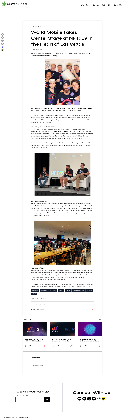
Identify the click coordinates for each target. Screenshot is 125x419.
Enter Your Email (21, 396)
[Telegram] (2, 37)
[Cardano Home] (2, 47)
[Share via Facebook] (32, 304)
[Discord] (79, 399)
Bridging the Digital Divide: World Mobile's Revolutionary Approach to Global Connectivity (89, 340)
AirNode (61, 290)
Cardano (68, 290)
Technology (35, 290)
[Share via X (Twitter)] (36, 304)
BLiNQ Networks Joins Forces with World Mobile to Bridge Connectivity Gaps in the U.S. (62, 340)
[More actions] (93, 27)
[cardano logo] (99, 399)
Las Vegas (89, 290)
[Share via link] (44, 304)
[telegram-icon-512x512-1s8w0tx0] (84, 399)
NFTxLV (34, 294)
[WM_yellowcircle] (104, 399)
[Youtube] (94, 399)
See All (100, 319)
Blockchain (44, 290)
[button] (86, 5)
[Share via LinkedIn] (40, 304)
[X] (89, 399)
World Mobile (52, 290)
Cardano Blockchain (78, 290)
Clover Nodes (42, 298)
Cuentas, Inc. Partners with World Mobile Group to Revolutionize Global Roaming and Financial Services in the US (35, 340)
